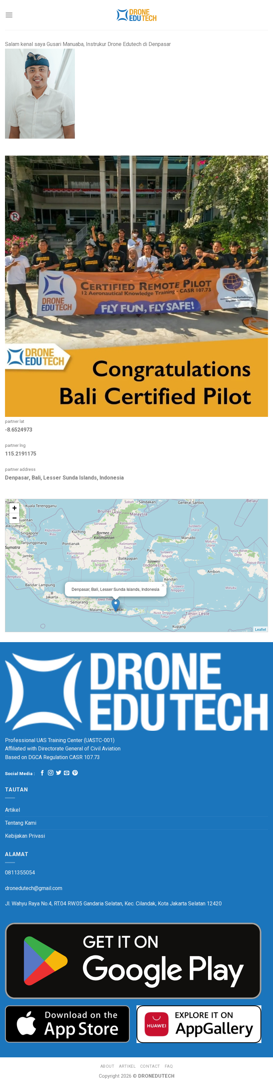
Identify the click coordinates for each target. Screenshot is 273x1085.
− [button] (14, 518)
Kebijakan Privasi (25, 836)
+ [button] (14, 508)
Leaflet (260, 629)
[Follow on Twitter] (58, 773)
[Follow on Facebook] (42, 773)
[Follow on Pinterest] (75, 773)
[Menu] (9, 15)
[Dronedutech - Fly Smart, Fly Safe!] (137, 15)
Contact (150, 1066)
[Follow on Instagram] (50, 773)
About (107, 1066)
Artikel (12, 810)
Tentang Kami (20, 823)
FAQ (169, 1066)
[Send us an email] (66, 773)
